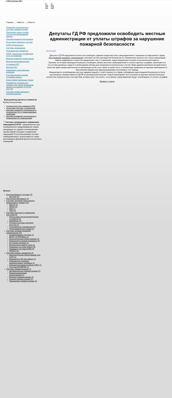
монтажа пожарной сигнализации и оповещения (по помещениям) (21, 117)
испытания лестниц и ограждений (20, 108)
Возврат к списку (107, 81)
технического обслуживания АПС (20, 106)
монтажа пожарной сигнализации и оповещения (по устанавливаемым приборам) (21, 112)
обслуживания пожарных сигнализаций (66, 58)
